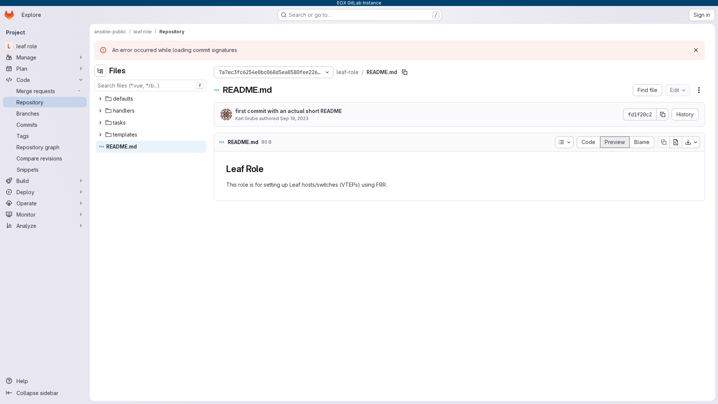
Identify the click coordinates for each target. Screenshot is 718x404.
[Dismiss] (695, 50)
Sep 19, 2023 (294, 118)
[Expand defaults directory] (100, 98)
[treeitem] (151, 99)
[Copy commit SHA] (663, 114)
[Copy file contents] (663, 142)
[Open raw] (676, 142)
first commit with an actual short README (288, 111)
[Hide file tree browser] (100, 71)
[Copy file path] (405, 72)
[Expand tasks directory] (100, 122)
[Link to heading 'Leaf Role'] (268, 168)
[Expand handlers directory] (100, 110)
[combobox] (150, 85)
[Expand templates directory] (100, 134)
